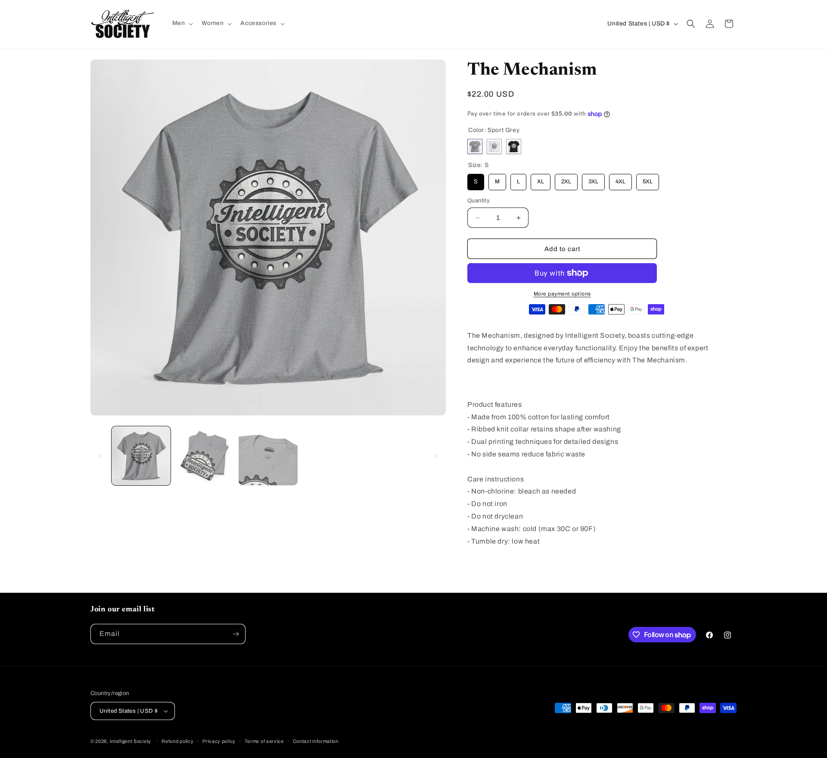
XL (540, 179)
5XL (647, 179)
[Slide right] (436, 456)
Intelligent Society (130, 741)
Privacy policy (219, 741)
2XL (566, 179)
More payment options (562, 294)
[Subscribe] (235, 634)
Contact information (316, 741)
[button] (182, 23)
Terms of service (264, 741)
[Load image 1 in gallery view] (141, 455)
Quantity (478, 201)
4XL (620, 179)
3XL (593, 179)
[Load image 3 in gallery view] (268, 455)
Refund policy (177, 741)
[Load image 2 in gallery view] (204, 455)
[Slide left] (99, 456)
